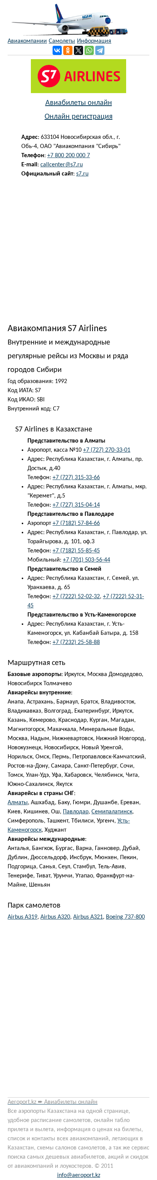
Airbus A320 (55, 917)
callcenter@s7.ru (61, 165)
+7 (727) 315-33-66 (76, 478)
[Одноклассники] (67, 50)
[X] (78, 50)
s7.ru (82, 174)
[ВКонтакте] (57, 50)
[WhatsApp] (89, 50)
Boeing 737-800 (125, 917)
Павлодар (75, 812)
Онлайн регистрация (78, 117)
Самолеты (62, 41)
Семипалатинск (111, 812)
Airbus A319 (22, 917)
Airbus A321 (88, 917)
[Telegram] (99, 50)
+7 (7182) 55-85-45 (76, 551)
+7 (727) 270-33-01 (106, 450)
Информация (94, 41)
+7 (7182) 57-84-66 (76, 523)
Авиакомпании (27, 41)
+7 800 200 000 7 (68, 156)
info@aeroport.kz (78, 1175)
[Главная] (68, 18)
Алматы (18, 803)
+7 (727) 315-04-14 (76, 505)
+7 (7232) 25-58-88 (76, 642)
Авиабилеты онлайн (78, 103)
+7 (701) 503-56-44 (86, 560)
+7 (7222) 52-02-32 (76, 597)
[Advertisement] (78, 249)
